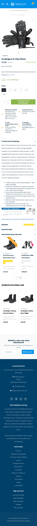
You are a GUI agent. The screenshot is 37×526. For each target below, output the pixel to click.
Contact (18, 482)
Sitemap (18, 476)
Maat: (4, 86)
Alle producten (18, 508)
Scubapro (5, 55)
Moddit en (21, 521)
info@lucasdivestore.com (19, 391)
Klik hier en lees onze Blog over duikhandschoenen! (18, 219)
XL (26, 90)
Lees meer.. (11, 75)
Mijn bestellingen (18, 498)
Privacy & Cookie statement (18, 457)
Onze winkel (18, 479)
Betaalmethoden (18, 463)
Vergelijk (18, 504)
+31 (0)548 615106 (19, 386)
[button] (18, 52)
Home (14, 15)
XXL (4, 94)
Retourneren (18, 467)
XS (4, 90)
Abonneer (28, 352)
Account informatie (18, 495)
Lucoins (18, 460)
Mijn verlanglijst (18, 501)
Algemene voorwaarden (18, 454)
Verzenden (18, 470)
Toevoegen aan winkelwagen (23, 102)
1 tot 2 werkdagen (12, 80)
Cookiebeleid (18, 485)
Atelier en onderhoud (18, 473)
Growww (27, 521)
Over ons (18, 451)
